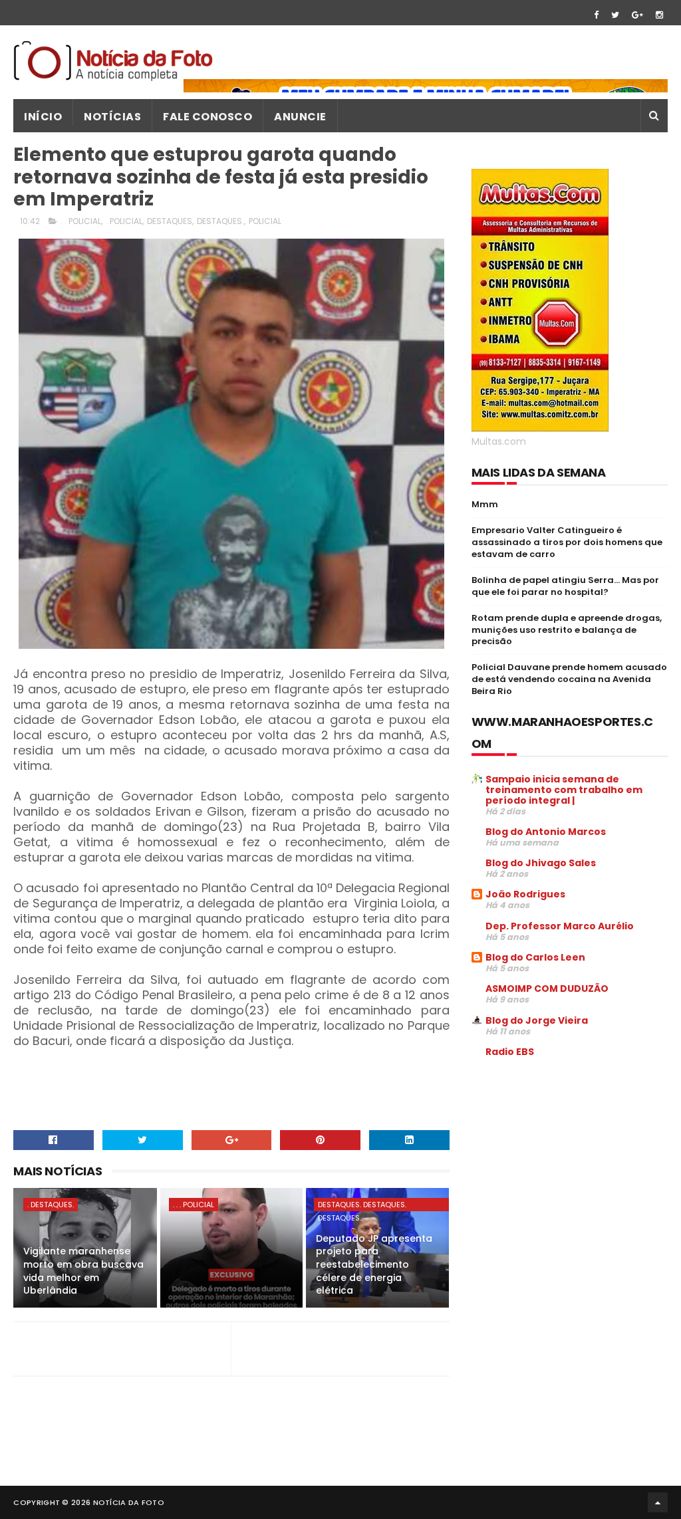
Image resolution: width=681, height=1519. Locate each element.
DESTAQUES (169, 221)
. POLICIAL (124, 221)
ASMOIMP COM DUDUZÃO (547, 988)
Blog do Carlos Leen (535, 957)
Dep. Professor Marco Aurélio (559, 926)
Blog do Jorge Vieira (536, 1020)
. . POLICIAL (81, 221)
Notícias (112, 116)
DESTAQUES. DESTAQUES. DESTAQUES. (362, 1205)
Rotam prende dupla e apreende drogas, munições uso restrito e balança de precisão (567, 630)
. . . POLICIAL (193, 1204)
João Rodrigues (525, 894)
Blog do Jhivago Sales (540, 863)
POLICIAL (265, 221)
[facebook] (596, 15)
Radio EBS (509, 1051)
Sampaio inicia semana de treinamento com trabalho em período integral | (563, 789)
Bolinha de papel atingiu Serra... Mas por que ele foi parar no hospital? (565, 586)
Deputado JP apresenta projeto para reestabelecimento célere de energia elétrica (374, 1264)
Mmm (485, 504)
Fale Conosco (207, 116)
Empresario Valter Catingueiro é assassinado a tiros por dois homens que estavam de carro (567, 542)
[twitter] (615, 15)
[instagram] (659, 15)
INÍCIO (43, 116)
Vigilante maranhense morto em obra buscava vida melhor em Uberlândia (83, 1270)
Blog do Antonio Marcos (545, 831)
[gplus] (637, 15)
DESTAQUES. (220, 221)
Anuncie (300, 116)
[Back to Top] (658, 1502)
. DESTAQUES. (50, 1204)
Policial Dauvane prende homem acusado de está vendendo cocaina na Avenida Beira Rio (569, 679)
